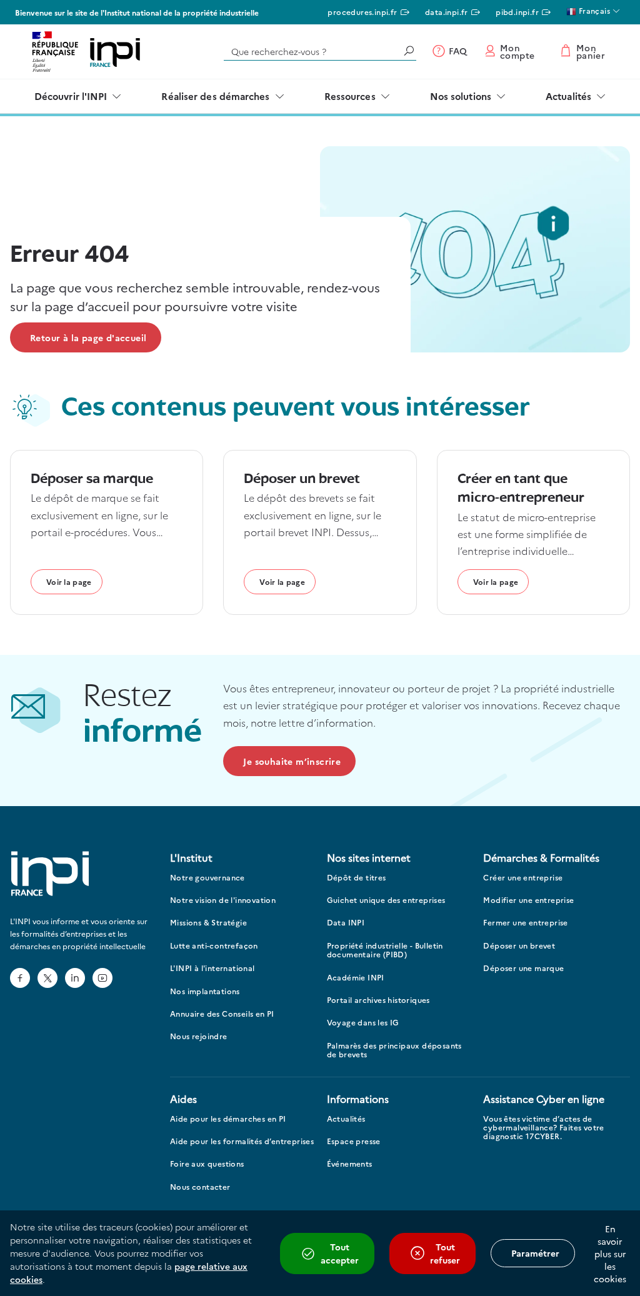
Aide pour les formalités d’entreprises (242, 1141)
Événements (349, 1164)
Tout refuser (445, 1253)
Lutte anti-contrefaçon (214, 945)
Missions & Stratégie (208, 922)
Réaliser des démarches (215, 95)
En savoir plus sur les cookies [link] (610, 1253)
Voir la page (69, 581)
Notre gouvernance (207, 877)
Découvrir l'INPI (71, 95)
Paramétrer (535, 1253)
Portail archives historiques (378, 1000)
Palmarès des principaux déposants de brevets (394, 1050)
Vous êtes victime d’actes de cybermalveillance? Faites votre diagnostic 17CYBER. (543, 1128)
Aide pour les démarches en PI (228, 1119)
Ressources (350, 95)
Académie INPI (355, 977)
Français (593, 10)
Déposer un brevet (519, 945)
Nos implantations (205, 991)
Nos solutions (460, 95)
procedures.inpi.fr (362, 11)
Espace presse (354, 1141)
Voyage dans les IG (363, 1022)
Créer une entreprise (522, 877)
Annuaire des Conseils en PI (222, 1014)
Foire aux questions (207, 1164)
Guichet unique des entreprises (386, 900)
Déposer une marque (523, 968)
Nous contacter (200, 1187)
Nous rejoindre (199, 1036)
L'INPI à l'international (212, 968)
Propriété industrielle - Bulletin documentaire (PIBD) (385, 950)
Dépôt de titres (356, 877)
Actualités (568, 95)
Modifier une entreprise (528, 900)
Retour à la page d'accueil (88, 337)
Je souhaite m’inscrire (292, 761)
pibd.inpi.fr (517, 11)
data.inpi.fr (446, 11)
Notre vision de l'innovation (223, 900)
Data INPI (346, 922)
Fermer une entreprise (525, 922)
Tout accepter (340, 1253)
